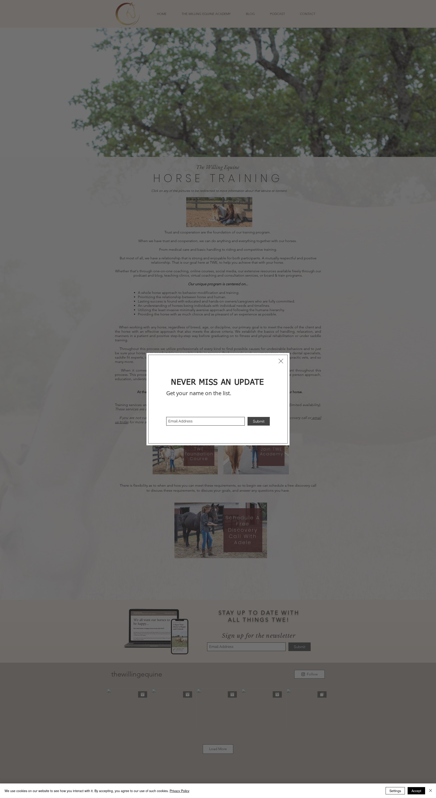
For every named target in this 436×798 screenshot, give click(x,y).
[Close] (430, 790)
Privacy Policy (179, 790)
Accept (416, 790)
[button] (281, 361)
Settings (395, 790)
